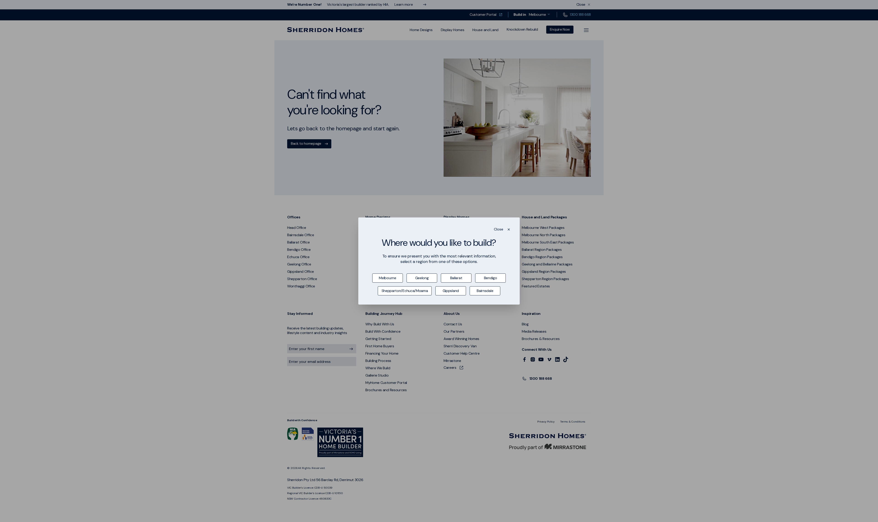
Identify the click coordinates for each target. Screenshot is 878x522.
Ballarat (456, 278)
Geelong (422, 278)
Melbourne (387, 278)
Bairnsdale (485, 290)
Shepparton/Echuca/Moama (405, 290)
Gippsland (451, 290)
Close (498, 229)
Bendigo (490, 278)
